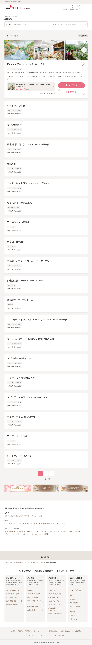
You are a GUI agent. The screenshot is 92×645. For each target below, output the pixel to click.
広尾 (15, 516)
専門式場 (29, 523)
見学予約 (73, 92)
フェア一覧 (72, 85)
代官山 (34, 516)
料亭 (23, 523)
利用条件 (28, 631)
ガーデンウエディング (39, 531)
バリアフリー (26, 534)
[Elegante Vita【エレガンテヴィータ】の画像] (46, 50)
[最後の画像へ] (84, 50)
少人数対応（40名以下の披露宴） (14, 531)
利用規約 (20, 631)
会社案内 (13, 631)
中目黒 (27, 516)
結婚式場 (35, 562)
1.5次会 (28, 531)
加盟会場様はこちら (67, 631)
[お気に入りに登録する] (82, 64)
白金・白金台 (8, 516)
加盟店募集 (78, 631)
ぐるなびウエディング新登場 (40, 534)
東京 (41, 562)
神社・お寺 (37, 523)
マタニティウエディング (11, 534)
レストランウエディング (11, 523)
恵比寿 (21, 516)
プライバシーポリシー (39, 631)
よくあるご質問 (59, 635)
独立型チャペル (67, 531)
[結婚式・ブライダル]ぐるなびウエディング (17, 562)
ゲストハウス (61, 523)
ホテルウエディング (48, 523)
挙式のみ (77, 531)
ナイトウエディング (54, 531)
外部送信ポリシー (53, 631)
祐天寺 (40, 516)
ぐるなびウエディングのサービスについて (40, 635)
